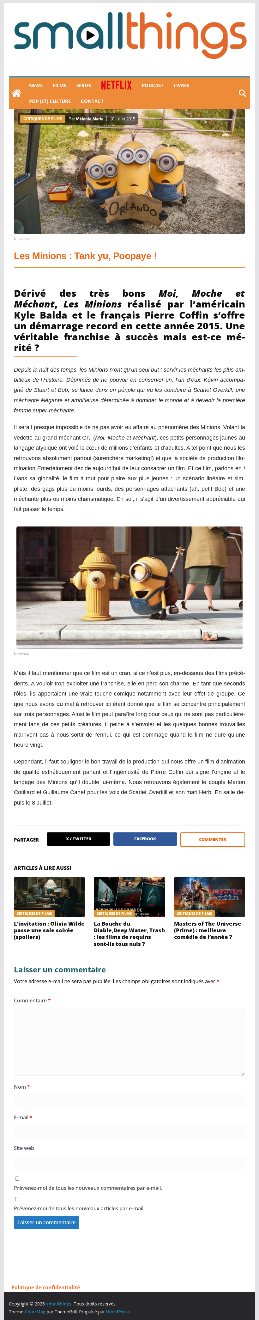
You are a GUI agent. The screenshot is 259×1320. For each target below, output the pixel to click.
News (36, 85)
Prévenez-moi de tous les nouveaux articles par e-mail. (79, 1208)
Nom (22, 1086)
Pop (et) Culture (50, 101)
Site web (24, 1148)
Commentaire (32, 1000)
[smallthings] (16, 93)
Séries (83, 85)
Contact (92, 101)
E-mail (23, 1117)
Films (59, 85)
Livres (181, 85)
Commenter (212, 839)
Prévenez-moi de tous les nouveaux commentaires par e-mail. (88, 1187)
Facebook (145, 839)
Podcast (153, 85)
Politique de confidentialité (45, 1287)
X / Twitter (78, 839)
